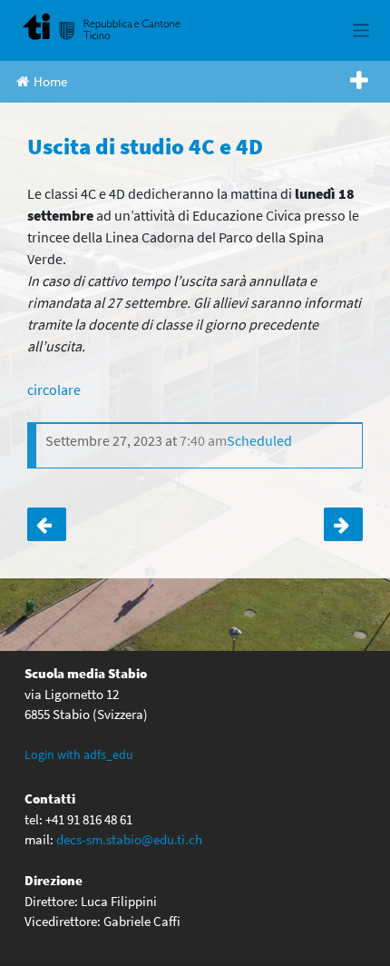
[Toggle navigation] (361, 30)
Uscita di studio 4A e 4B (46, 525)
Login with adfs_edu (78, 754)
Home (50, 81)
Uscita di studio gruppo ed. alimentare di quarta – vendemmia (343, 525)
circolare (54, 389)
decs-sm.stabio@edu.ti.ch (129, 839)
